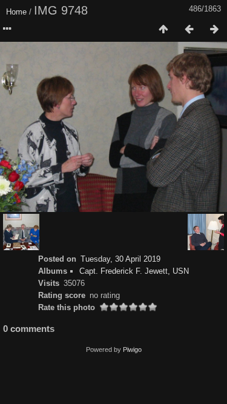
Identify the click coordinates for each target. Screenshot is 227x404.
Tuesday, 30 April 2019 (120, 258)
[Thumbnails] (163, 30)
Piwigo (132, 349)
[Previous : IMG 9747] (189, 30)
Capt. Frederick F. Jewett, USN (134, 271)
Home (16, 11)
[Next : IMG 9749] (214, 30)
